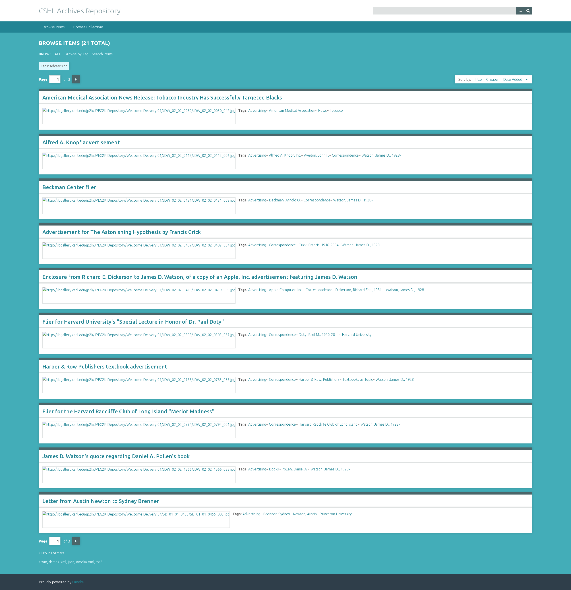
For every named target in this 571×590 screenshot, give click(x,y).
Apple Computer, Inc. (286, 290)
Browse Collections (88, 27)
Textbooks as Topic (357, 379)
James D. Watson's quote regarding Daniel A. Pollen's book (116, 456)
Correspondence (345, 155)
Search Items (102, 54)
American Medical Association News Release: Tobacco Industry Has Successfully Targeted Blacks (162, 98)
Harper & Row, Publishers (319, 379)
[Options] (520, 10)
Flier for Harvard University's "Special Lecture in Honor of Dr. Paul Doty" (133, 322)
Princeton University (336, 514)
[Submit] (528, 10)
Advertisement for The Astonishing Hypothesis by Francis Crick (121, 232)
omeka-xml (85, 562)
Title (479, 79)
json (71, 562)
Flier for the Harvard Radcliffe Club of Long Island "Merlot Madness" (128, 411)
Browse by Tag (76, 54)
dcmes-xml (57, 562)
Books (274, 469)
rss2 (99, 562)
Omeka (78, 582)
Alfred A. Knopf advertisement (81, 142)
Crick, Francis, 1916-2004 (319, 245)
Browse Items (54, 27)
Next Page (76, 79)
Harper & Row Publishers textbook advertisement (104, 367)
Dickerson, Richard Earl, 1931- (359, 290)
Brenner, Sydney (276, 514)
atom (43, 562)
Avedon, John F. (316, 155)
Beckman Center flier (69, 187)
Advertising (257, 110)
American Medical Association (292, 110)
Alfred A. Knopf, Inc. (285, 155)
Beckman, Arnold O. (285, 200)
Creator (493, 79)
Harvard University (357, 335)
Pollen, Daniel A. (295, 469)
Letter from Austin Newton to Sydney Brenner (100, 501)
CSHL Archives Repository (79, 11)
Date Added (513, 79)
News (322, 110)
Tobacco (336, 110)
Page (43, 79)
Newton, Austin (305, 514)
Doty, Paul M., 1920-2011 (319, 335)
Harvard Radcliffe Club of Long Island (328, 424)
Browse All (50, 54)
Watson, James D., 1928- (381, 155)
